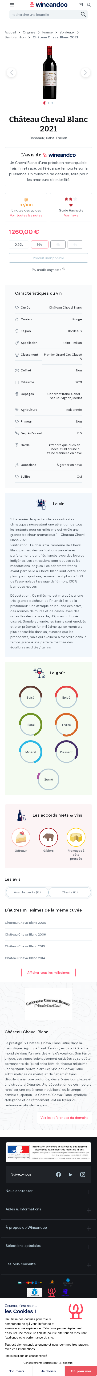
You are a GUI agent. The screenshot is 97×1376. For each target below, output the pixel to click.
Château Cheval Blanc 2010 (25, 946)
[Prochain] (85, 72)
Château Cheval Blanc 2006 (25, 934)
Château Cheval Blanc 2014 (25, 958)
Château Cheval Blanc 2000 (25, 923)
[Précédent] (11, 72)
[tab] (27, 892)
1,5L (42, 245)
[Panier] (81, 6)
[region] (48, 76)
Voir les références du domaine (64, 1117)
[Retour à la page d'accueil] (48, 4)
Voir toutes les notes (26, 215)
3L (61, 245)
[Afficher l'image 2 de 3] (48, 103)
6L (78, 245)
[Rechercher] (83, 14)
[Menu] (12, 6)
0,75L (19, 244)
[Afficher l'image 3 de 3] (52, 103)
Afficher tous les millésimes (48, 972)
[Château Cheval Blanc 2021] (48, 72)
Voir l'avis (71, 215)
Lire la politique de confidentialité (26, 1356)
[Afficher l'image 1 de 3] (44, 103)
